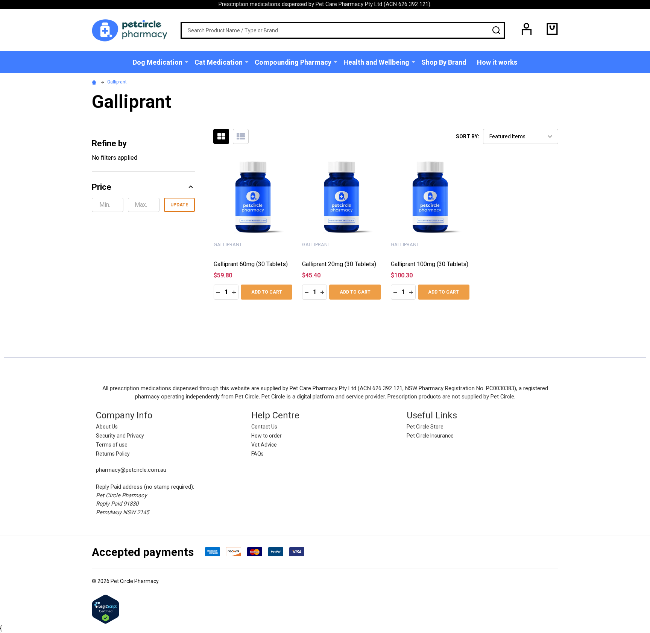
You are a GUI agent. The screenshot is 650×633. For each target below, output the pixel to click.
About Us (107, 427)
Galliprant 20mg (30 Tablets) (339, 264)
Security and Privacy (120, 436)
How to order (266, 436)
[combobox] (343, 30)
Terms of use (112, 445)
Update (179, 204)
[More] (186, 61)
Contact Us (264, 427)
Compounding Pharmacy (293, 62)
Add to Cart (266, 292)
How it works (497, 62)
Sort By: (467, 136)
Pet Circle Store (425, 427)
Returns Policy (113, 454)
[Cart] (552, 29)
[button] (143, 187)
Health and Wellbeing (376, 62)
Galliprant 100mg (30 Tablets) (429, 264)
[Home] (95, 82)
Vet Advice (264, 445)
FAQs (257, 454)
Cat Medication (218, 62)
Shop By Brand (443, 62)
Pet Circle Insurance (430, 436)
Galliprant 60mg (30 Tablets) (251, 264)
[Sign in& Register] (527, 29)
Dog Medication (157, 62)
